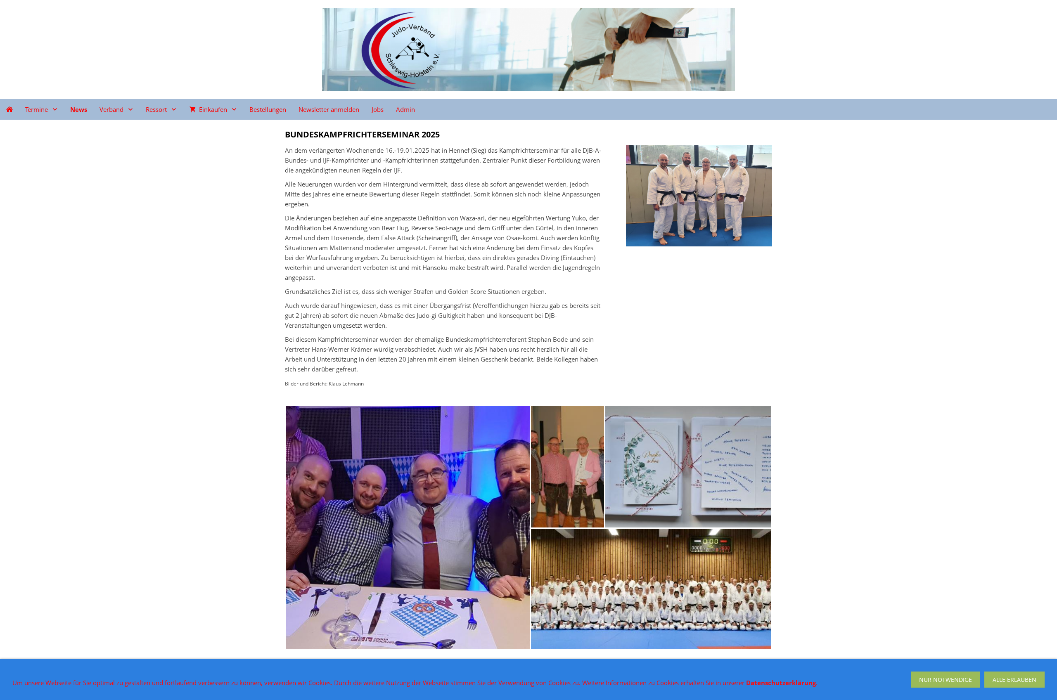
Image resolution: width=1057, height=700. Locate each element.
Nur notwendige (945, 679)
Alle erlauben (1014, 679)
